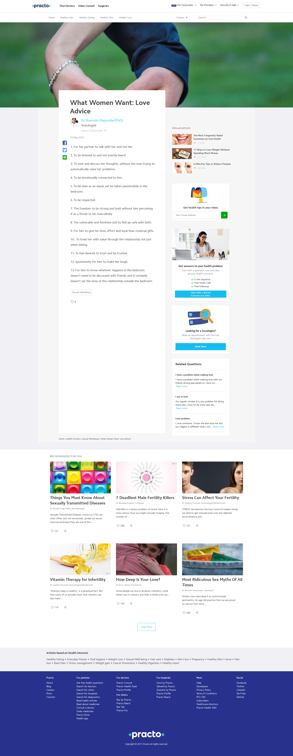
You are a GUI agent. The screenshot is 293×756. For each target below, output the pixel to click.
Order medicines (84, 711)
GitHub (240, 697)
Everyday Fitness (77, 659)
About (49, 682)
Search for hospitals (86, 693)
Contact (50, 697)
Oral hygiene (97, 659)
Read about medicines (88, 704)
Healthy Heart (170, 663)
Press (49, 693)
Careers (50, 690)
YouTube (241, 693)
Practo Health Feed (126, 686)
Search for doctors (86, 686)
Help (199, 682)
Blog (48, 686)
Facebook (242, 682)
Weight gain (102, 663)
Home (51, 17)
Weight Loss (115, 659)
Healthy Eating (55, 659)
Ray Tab (120, 706)
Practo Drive (83, 714)
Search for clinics (85, 690)
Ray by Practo (123, 699)
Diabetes (169, 659)
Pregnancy (198, 659)
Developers (202, 686)
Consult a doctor (85, 707)
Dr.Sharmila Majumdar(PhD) (102, 120)
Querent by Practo (166, 690)
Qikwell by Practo (166, 686)
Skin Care (183, 659)
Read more (181, 386)
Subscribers (203, 700)
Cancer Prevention (124, 663)
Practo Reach (123, 703)
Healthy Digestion (148, 663)
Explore (180, 17)
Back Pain (60, 663)
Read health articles (86, 700)
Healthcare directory (207, 704)
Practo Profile (123, 690)
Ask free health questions (89, 682)
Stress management (80, 663)
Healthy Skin (214, 659)
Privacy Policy (204, 690)
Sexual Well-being (81, 292)
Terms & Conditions (207, 693)
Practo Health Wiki (206, 707)
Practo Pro (122, 710)
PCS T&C (201, 697)
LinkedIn (241, 690)
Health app (82, 718)
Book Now (200, 346)
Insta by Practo (165, 682)
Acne (228, 659)
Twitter (240, 686)
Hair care (155, 659)
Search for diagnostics (88, 697)
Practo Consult (124, 682)
